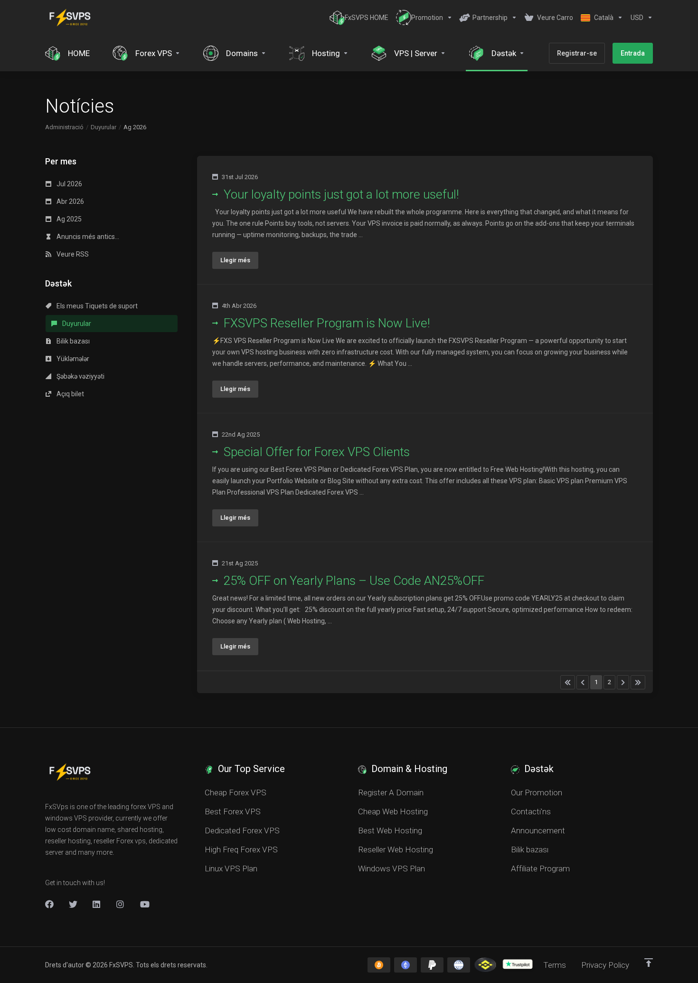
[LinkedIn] (97, 904)
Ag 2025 (68, 219)
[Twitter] (73, 904)
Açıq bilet (69, 394)
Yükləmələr (72, 359)
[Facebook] (49, 904)
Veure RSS (72, 254)
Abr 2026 (69, 201)
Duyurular (103, 127)
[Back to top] (648, 962)
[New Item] (120, 904)
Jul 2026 (68, 184)
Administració (64, 127)
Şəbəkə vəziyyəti (79, 376)
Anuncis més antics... (87, 236)
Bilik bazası (72, 341)
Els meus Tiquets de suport (96, 306)
